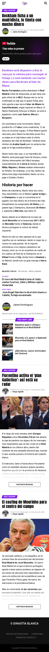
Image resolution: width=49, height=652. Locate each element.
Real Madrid (35, 271)
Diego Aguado (18, 392)
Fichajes (23, 271)
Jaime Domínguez (20, 32)
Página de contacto (26, 638)
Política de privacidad (17, 634)
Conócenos (37, 634)
